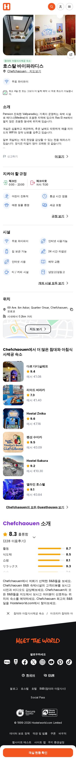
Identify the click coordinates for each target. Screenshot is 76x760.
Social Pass (38, 697)
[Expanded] (8, 613)
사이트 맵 (40, 742)
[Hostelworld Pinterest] (60, 662)
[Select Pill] (51, 6)
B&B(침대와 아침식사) (53, 688)
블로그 (14, 688)
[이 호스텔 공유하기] (71, 54)
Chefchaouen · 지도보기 (24, 71)
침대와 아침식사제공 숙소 (17, 60)
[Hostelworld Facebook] (25, 662)
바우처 (62, 733)
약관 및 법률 (40, 733)
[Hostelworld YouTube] (51, 662)
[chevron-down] (34, 537)
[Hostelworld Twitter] (34, 662)
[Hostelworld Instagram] (42, 662)
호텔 (34, 688)
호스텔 (25, 688)
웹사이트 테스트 (21, 742)
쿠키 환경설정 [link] (56, 742)
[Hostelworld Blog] (7, 662)
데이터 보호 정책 (20, 733)
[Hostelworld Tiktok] (69, 662)
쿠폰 (53, 733)
